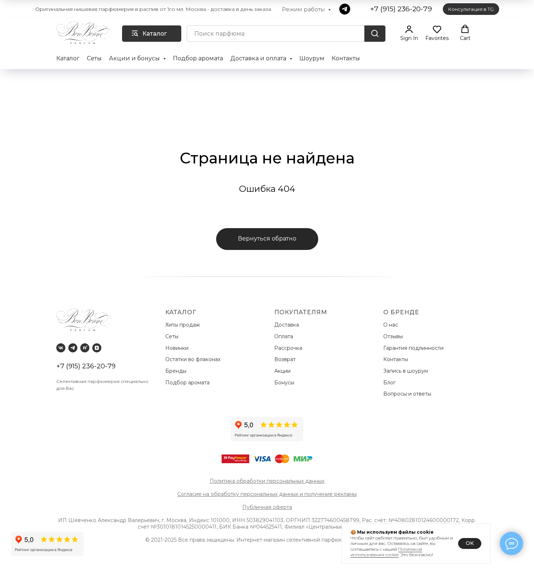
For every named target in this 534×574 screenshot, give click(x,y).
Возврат (286, 359)
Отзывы (393, 336)
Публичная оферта (267, 507)
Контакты (346, 58)
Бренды (176, 371)
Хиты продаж (183, 325)
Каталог (68, 58)
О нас (391, 325)
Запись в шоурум (405, 371)
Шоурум (311, 58)
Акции (282, 371)
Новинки (177, 348)
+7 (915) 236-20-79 (86, 366)
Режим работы (304, 9)
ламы (350, 494)
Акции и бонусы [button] (135, 58)
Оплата (285, 336)
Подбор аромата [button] (198, 58)
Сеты (94, 58)
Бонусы (284, 382)
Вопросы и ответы (407, 394)
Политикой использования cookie (386, 552)
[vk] (60, 347)
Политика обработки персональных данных (267, 481)
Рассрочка (289, 348)
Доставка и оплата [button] (259, 58)
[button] (409, 33)
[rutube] (84, 347)
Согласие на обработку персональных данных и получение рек (260, 494)
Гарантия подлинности (414, 348)
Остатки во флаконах (193, 359)
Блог (389, 382)
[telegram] (344, 9)
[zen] (96, 347)
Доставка (288, 325)
